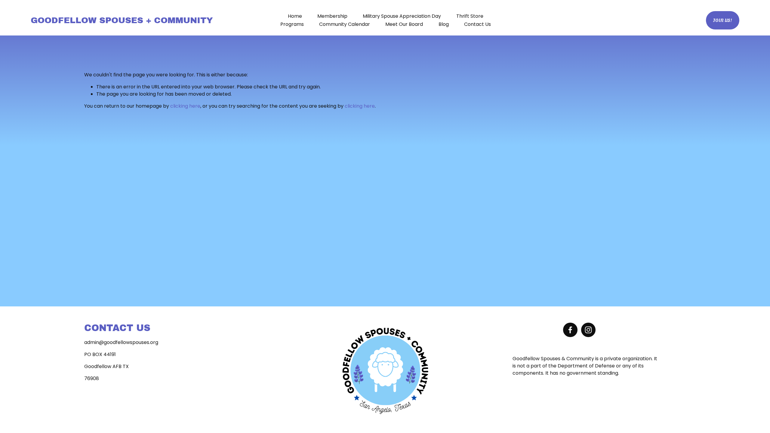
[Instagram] (588, 330)
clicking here (185, 106)
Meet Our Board (404, 24)
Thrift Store (469, 16)
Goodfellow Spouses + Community (122, 20)
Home (295, 16)
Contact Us (477, 24)
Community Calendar (344, 24)
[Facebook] (570, 330)
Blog (444, 24)
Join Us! (722, 20)
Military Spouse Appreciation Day (402, 16)
